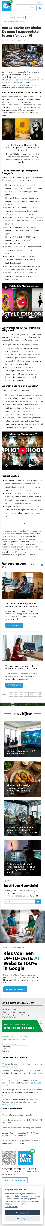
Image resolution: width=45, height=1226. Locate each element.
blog (11, 17)
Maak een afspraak (15, 989)
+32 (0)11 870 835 (9, 1009)
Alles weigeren (22, 1219)
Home (5, 17)
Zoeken (40, 3)
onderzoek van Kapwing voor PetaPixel (27, 80)
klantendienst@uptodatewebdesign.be (17, 1014)
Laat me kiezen (11, 1206)
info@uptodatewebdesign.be (13, 1012)
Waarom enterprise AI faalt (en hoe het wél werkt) (22, 1064)
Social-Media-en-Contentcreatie (14, 21)
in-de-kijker (20, 17)
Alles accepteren (22, 1213)
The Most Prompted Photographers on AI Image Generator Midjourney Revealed (22, 147)
